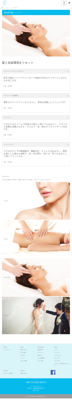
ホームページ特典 (7, 373)
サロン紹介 (23, 352)
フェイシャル (57, 355)
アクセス (22, 355)
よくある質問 (40, 358)
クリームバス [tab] (7, 117)
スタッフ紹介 (23, 360)
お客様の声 (40, 349)
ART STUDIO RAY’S (36, 382)
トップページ (6, 349)
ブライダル (57, 360)
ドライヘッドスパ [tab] (8, 144)
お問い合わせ (23, 373)
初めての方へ (23, 349)
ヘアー (56, 349)
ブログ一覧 (40, 360)
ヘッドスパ (57, 352)
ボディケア (57, 358)
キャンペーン (40, 352)
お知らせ (39, 355)
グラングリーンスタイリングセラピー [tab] (14, 71)
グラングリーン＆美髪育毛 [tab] (11, 95)
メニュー (22, 358)
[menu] (69, 3)
